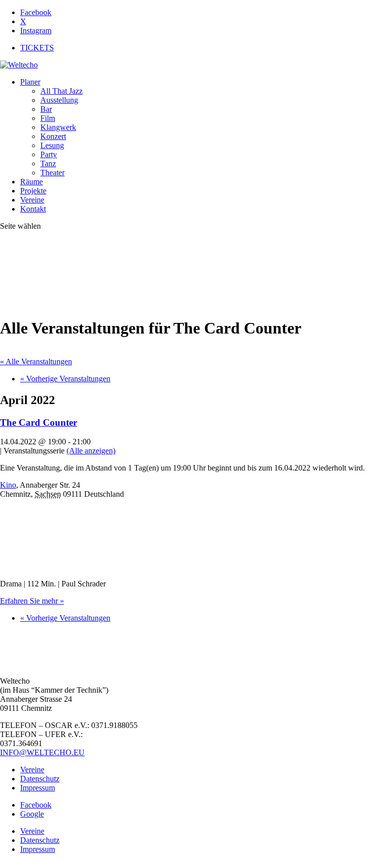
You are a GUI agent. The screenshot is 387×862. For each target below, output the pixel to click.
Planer (30, 82)
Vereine (32, 199)
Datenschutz (39, 778)
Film (47, 118)
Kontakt (33, 209)
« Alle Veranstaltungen (36, 361)
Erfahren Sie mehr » (32, 600)
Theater (52, 172)
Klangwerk (58, 127)
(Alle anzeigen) (91, 450)
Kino (8, 485)
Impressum (37, 787)
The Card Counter (38, 422)
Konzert (53, 136)
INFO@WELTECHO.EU (42, 752)
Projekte (33, 190)
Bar (46, 109)
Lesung (52, 145)
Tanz (48, 163)
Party (48, 154)
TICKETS (37, 47)
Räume (31, 181)
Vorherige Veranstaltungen (65, 378)
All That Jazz (61, 91)
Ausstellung (59, 100)
